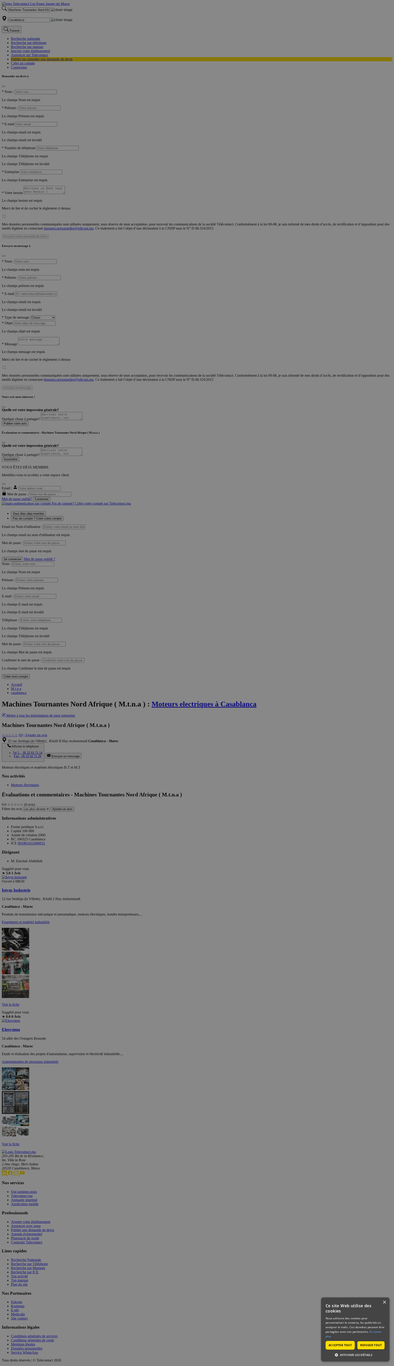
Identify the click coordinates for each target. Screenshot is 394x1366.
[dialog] (355, 1329)
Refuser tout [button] (371, 1345)
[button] (355, 1355)
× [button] (384, 1302)
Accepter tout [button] (340, 1345)
